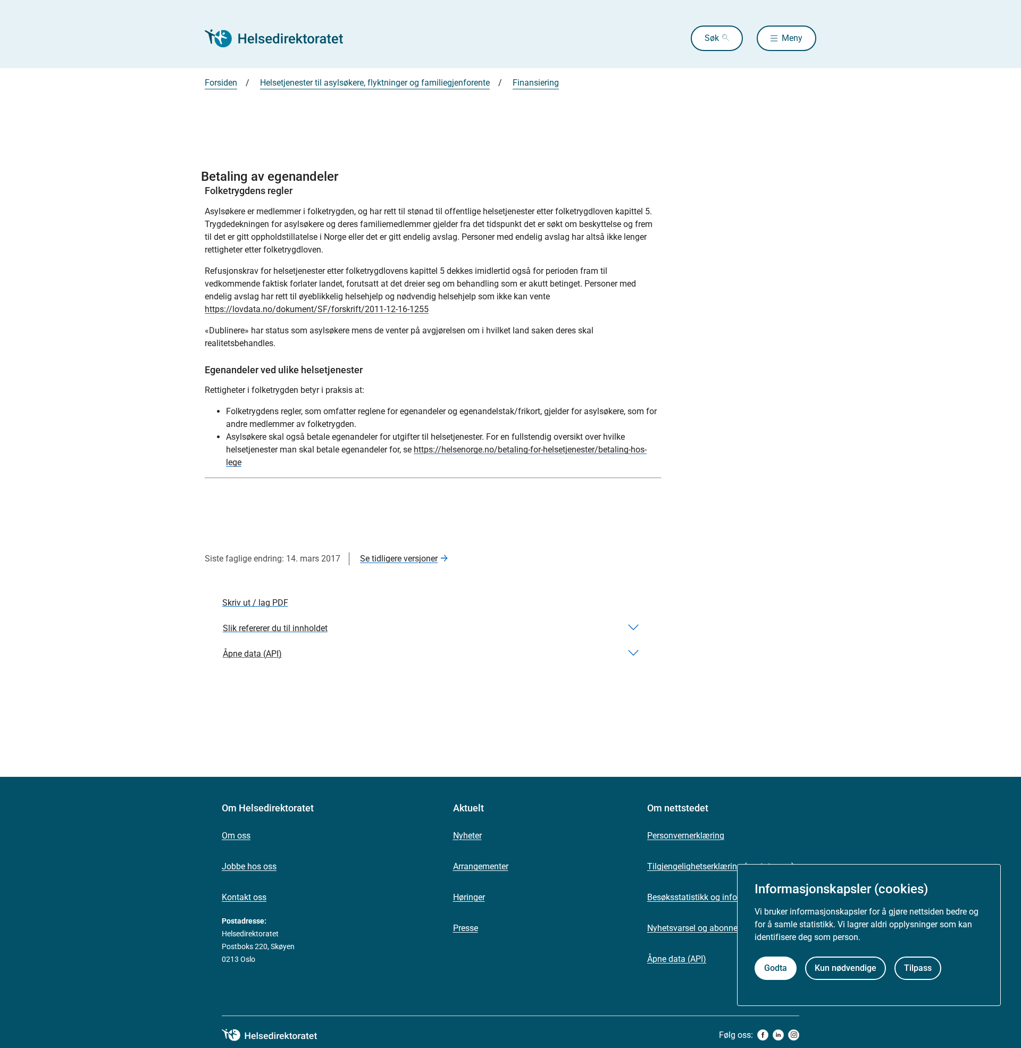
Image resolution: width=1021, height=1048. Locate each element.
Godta (775, 968)
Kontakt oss (244, 897)
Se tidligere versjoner (399, 559)
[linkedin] (778, 1035)
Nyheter (467, 836)
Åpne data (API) (676, 959)
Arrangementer (480, 866)
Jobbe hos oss (249, 866)
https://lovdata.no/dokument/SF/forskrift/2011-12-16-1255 (317, 309)
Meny (792, 38)
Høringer (469, 897)
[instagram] (793, 1035)
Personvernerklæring (685, 836)
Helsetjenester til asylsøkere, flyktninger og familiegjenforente (375, 83)
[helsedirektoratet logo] (277, 1035)
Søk (712, 38)
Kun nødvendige (845, 968)
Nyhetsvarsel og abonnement (702, 928)
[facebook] (762, 1035)
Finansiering (536, 83)
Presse (465, 928)
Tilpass (918, 968)
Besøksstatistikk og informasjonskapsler (723, 897)
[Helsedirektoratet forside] (281, 38)
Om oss (236, 836)
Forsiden (221, 83)
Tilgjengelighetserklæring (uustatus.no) (720, 866)
